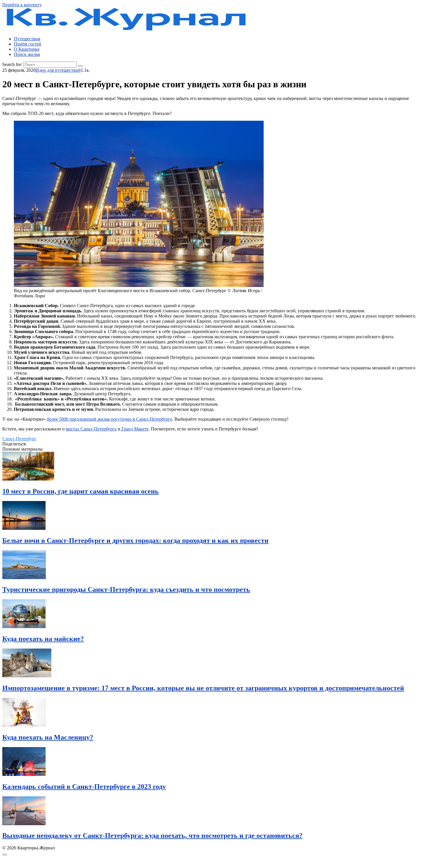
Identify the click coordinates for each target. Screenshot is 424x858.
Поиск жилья (27, 54)
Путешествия (27, 38)
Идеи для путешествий (58, 70)
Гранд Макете (134, 428)
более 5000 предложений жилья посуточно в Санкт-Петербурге (109, 419)
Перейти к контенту (22, 4)
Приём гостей (27, 43)
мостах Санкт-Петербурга (91, 428)
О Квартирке (27, 49)
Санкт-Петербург (19, 438)
